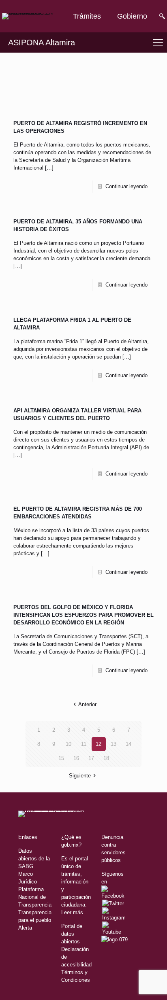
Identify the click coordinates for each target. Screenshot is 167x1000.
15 (61, 758)
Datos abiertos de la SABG (34, 858)
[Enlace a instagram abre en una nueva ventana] (114, 918)
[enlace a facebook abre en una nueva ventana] (114, 896)
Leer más (72, 912)
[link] (28, 16)
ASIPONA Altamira (41, 42)
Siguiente (80, 776)
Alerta (25, 928)
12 (98, 744)
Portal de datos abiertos (71, 934)
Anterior (87, 704)
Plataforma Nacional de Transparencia (34, 897)
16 (76, 758)
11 (83, 744)
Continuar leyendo (126, 186)
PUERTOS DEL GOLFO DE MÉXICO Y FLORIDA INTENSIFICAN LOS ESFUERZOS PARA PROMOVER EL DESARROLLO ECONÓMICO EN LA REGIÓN (83, 615)
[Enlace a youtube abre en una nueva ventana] (114, 932)
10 (68, 744)
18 (106, 758)
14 (128, 744)
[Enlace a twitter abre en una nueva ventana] (113, 903)
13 (113, 744)
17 (91, 758)
